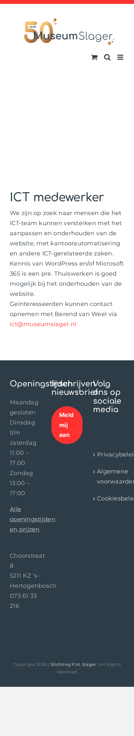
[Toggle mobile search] (107, 57)
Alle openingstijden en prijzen (32, 519)
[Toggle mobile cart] (94, 57)
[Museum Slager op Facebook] (96, 428)
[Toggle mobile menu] (120, 57)
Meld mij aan (66, 425)
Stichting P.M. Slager (73, 664)
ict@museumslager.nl (43, 324)
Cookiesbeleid (109, 498)
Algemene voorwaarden (109, 476)
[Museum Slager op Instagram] (102, 428)
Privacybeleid (109, 454)
